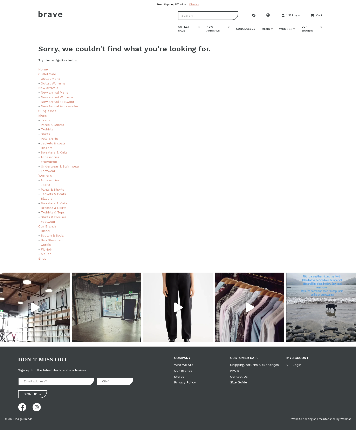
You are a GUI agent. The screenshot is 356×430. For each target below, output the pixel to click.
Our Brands (307, 28)
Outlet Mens (50, 79)
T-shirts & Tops (53, 212)
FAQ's (234, 371)
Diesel (45, 231)
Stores (179, 376)
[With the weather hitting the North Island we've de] (321, 307)
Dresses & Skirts (53, 208)
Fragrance (49, 162)
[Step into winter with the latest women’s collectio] (178, 307)
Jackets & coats (53, 143)
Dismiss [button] (194, 4)
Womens (285, 28)
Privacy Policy (185, 382)
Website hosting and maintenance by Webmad (321, 419)
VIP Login (293, 15)
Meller (46, 254)
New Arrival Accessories (59, 106)
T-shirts (47, 129)
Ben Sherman (51, 240)
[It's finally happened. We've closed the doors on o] (35, 307)
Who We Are (183, 365)
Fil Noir (46, 249)
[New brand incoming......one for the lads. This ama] (250, 307)
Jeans (45, 120)
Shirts (45, 134)
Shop (42, 258)
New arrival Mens (54, 92)
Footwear (48, 171)
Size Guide (238, 382)
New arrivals (213, 28)
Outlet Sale (184, 28)
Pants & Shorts (52, 125)
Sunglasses (245, 28)
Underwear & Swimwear (60, 166)
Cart (319, 15)
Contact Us (239, 376)
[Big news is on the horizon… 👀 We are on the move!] (106, 307)
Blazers (47, 148)
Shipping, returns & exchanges (254, 365)
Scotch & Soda (52, 235)
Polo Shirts (49, 139)
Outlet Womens (53, 83)
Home (43, 69)
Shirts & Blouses (54, 217)
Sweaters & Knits (54, 152)
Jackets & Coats (53, 194)
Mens (266, 28)
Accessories (50, 157)
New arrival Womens (57, 97)
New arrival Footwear (57, 102)
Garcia (46, 245)
